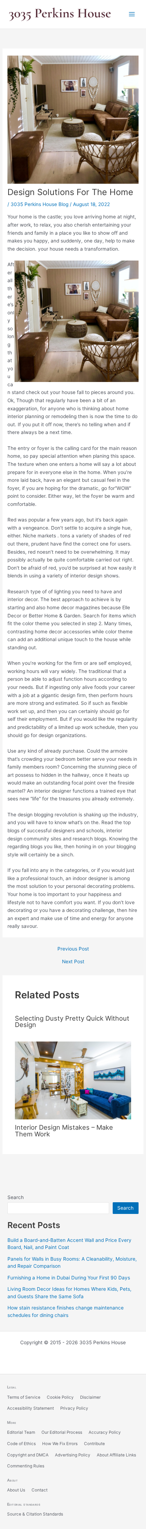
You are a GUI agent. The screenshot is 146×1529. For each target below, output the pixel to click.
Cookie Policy (60, 1397)
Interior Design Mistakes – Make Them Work (64, 1130)
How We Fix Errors (60, 1443)
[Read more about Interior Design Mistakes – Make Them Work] (73, 1080)
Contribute (94, 1443)
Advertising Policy (72, 1455)
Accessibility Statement (30, 1408)
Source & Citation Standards (35, 1514)
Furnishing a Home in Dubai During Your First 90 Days (68, 1277)
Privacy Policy (74, 1408)
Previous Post (73, 949)
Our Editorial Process (61, 1432)
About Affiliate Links (116, 1455)
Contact (39, 1490)
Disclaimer (90, 1397)
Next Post (73, 961)
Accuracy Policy (105, 1432)
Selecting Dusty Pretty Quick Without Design (72, 1021)
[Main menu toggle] (132, 14)
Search (15, 1197)
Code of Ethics (21, 1443)
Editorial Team (21, 1432)
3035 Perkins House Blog (39, 204)
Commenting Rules (25, 1466)
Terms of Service (23, 1397)
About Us (16, 1490)
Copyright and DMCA (28, 1455)
